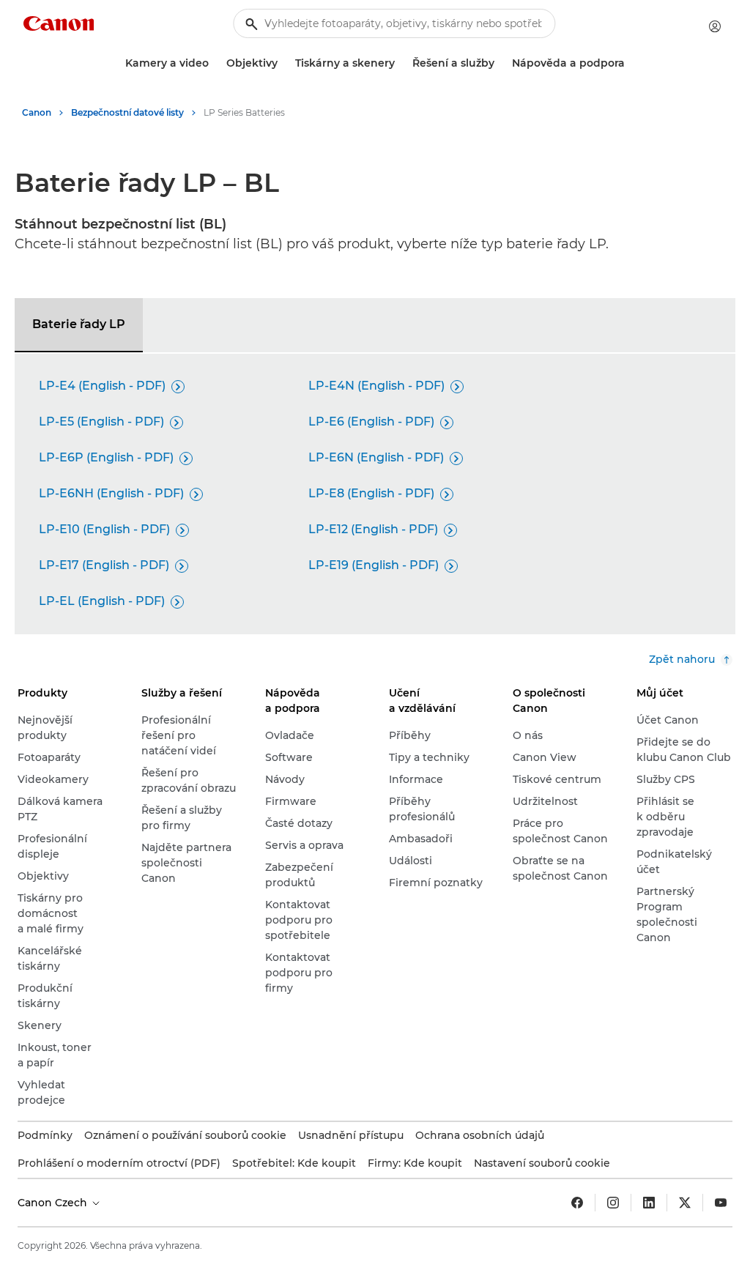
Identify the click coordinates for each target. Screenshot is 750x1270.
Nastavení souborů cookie (542, 1163)
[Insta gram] (613, 1202)
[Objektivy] (283, 63)
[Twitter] (685, 1202)
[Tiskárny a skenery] (400, 63)
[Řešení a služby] (500, 63)
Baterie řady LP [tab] (78, 324)
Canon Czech (54, 1202)
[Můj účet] (715, 26)
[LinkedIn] (649, 1202)
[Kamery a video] (214, 63)
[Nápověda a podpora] (630, 63)
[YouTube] (721, 1202)
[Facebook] (577, 1202)
